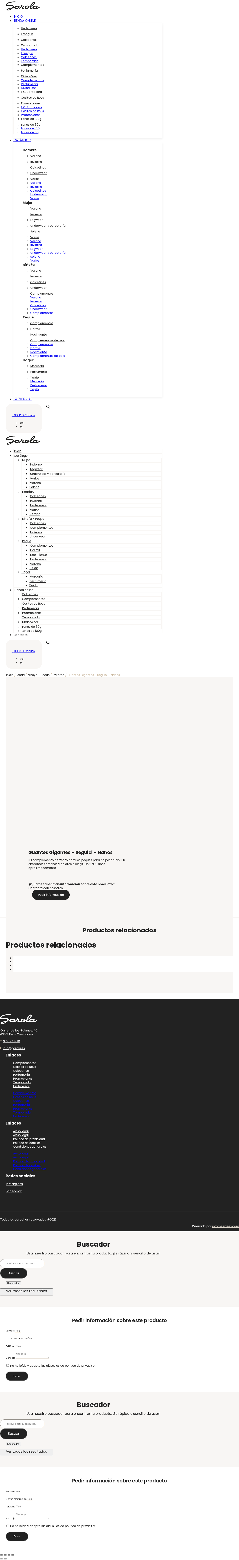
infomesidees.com (225, 1226)
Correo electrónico (16, 1338)
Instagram (14, 1184)
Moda (20, 675)
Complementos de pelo (47, 340)
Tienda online (23, 590)
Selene (35, 231)
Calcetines (29, 40)
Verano (35, 156)
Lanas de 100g (31, 119)
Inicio (17, 451)
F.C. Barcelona (31, 92)
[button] (87, 21)
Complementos (32, 65)
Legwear (36, 220)
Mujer (26, 460)
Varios (34, 179)
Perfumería (29, 70)
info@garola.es (14, 1048)
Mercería (37, 366)
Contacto (20, 635)
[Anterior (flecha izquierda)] (1, 1558)
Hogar (25, 572)
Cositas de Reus (32, 97)
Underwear (29, 28)
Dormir (35, 329)
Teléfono (11, 1346)
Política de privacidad (29, 1161)
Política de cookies (27, 1165)
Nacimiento (38, 334)
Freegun (27, 34)
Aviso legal (21, 1153)
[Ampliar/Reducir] (1, 1555)
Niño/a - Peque (39, 675)
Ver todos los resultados (26, 1291)
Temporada (29, 45)
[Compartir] (8, 1555)
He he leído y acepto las (53, 1366)
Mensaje (11, 1357)
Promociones (30, 103)
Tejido (34, 377)
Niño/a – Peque (33, 519)
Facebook (14, 1191)
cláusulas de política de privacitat (71, 1366)
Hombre (28, 492)
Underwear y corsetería (48, 226)
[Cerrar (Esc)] (12, 1555)
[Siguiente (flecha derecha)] (5, 1558)
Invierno (36, 162)
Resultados (13, 1283)
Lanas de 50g (30, 124)
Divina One (29, 76)
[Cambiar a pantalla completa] (5, 1555)
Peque (26, 541)
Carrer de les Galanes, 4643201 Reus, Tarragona (18, 1032)
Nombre (10, 1330)
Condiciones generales (29, 1146)
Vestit (34, 568)
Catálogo (21, 456)
